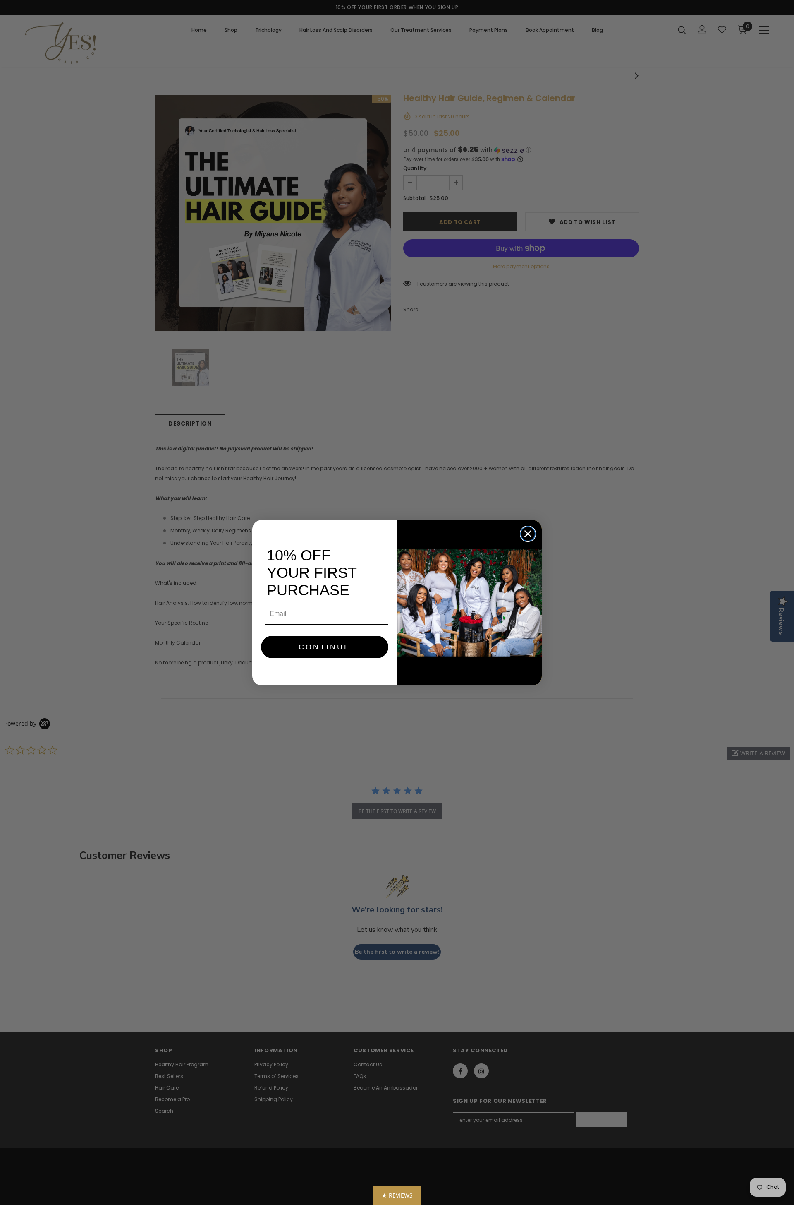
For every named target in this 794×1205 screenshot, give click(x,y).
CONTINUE (325, 647)
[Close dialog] (528, 534)
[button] (397, 1195)
